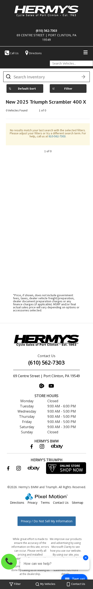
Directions (17, 502)
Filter (68, 88)
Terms (45, 502)
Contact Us (61, 502)
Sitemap (77, 502)
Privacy (32, 502)
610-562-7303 (57, 136)
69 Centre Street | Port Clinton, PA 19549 (46, 376)
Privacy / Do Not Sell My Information (46, 521)
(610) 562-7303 (46, 362)
